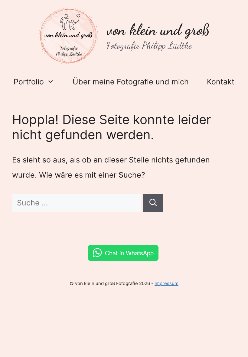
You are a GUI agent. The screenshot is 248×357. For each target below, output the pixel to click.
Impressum (166, 283)
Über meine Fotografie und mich (131, 81)
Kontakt (220, 81)
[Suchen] (153, 203)
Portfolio (29, 81)
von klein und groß (158, 30)
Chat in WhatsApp (129, 252)
